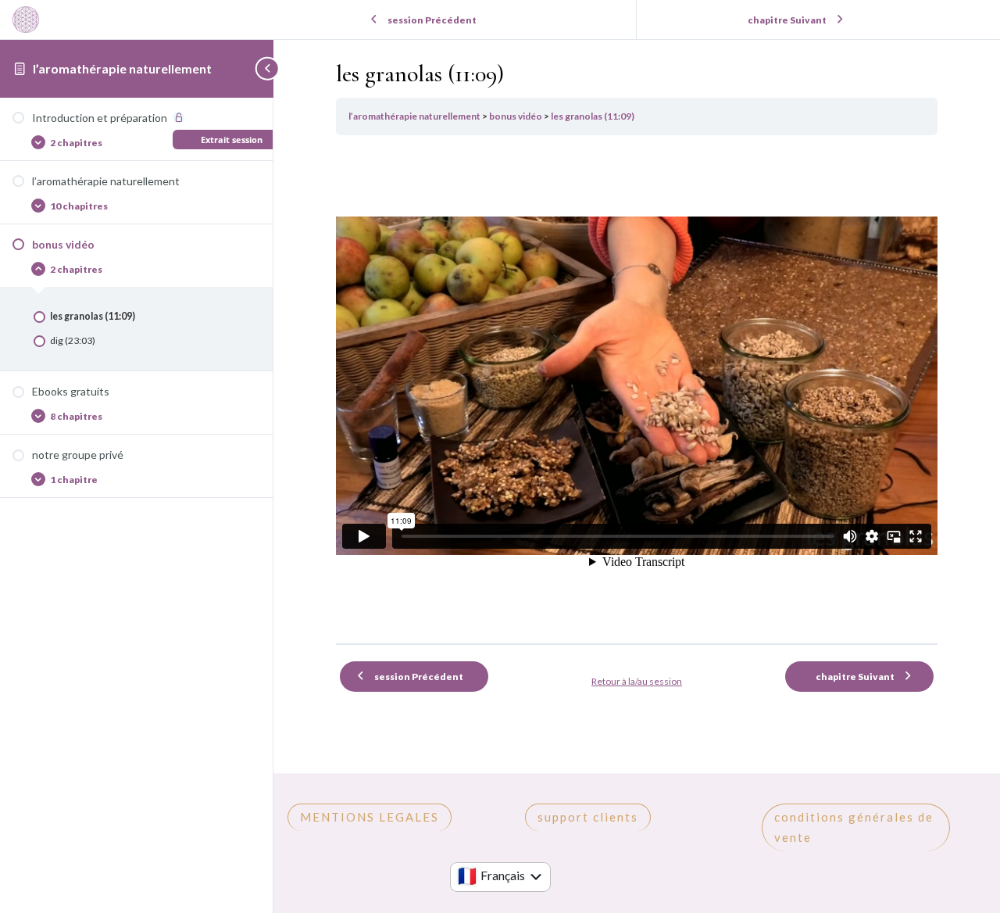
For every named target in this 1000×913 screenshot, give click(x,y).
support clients (588, 817)
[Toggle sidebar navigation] (268, 68)
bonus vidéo (516, 116)
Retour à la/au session (636, 681)
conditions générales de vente (854, 827)
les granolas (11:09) (592, 116)
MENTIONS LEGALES (369, 817)
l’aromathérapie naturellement (122, 68)
